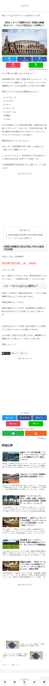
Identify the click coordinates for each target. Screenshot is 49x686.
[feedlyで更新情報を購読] (13, 433)
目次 (21, 230)
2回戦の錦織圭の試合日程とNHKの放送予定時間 (25, 235)
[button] (44, 447)
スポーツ (7, 353)
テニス (25, 353)
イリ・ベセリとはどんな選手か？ (20, 238)
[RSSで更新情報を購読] (36, 433)
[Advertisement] (24, 199)
